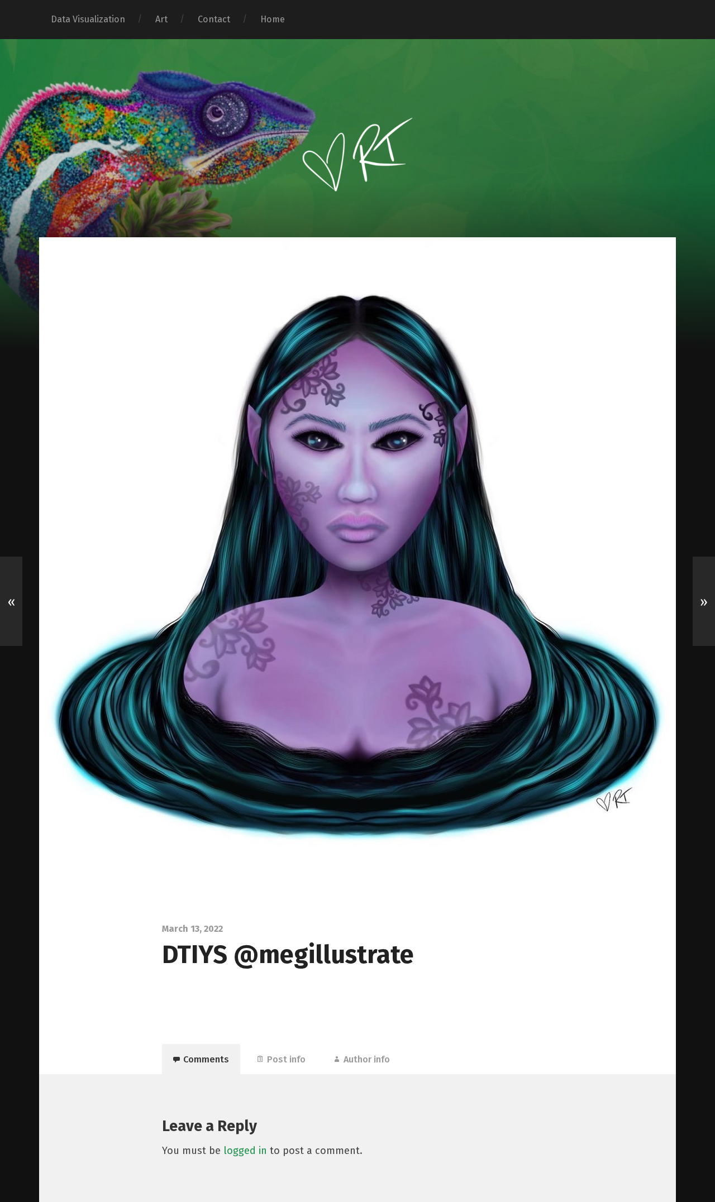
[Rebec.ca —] (357, 137)
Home (272, 19)
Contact (214, 19)
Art (161, 19)
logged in (245, 1150)
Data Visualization (88, 19)
